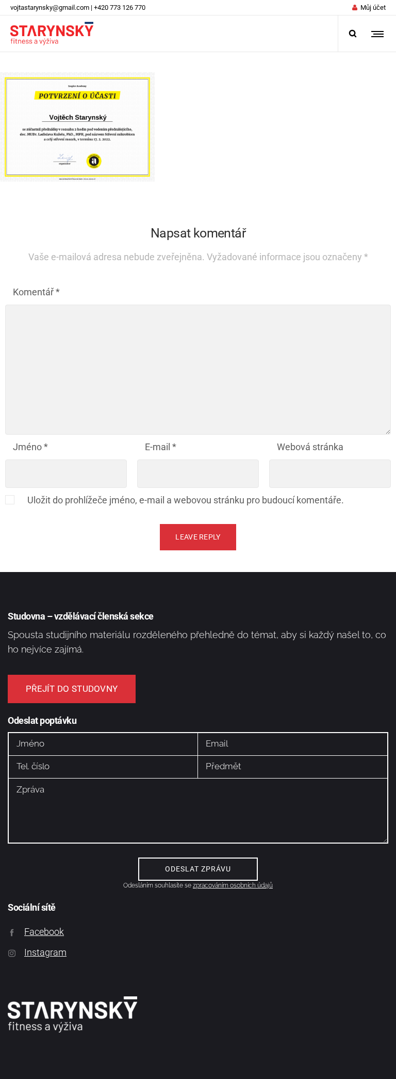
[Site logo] (51, 33)
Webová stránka (310, 446)
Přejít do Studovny (72, 689)
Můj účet (373, 7)
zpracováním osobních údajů (233, 885)
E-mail (160, 446)
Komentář (36, 292)
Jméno (30, 446)
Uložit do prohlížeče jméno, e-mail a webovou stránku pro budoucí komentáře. (185, 500)
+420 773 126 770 (119, 7)
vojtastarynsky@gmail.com (49, 7)
